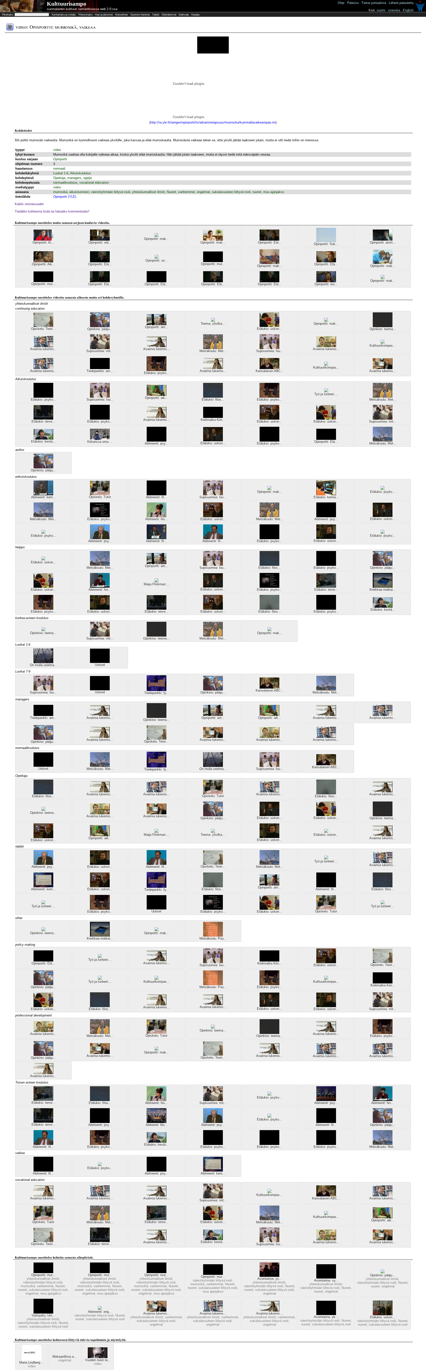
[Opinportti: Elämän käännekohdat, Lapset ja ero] (269, 239)
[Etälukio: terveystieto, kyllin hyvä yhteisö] (326, 586)
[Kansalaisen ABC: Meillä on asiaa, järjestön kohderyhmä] (269, 368)
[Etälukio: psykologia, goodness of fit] (213, 1144)
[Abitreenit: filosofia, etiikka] (156, 494)
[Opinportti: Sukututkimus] (326, 241)
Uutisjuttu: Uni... (43, 1315)
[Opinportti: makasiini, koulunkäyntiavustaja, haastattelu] (382, 263)
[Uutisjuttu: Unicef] (43, 1312)
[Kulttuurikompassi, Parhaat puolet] (383, 342)
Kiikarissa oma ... (99, 442)
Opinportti (60, 159)
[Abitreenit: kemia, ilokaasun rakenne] (43, 494)
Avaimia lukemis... (43, 349)
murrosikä (60, 192)
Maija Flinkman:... (156, 584)
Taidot (155, 14)
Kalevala (184, 14)
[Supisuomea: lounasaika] (269, 348)
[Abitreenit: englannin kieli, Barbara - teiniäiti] (100, 1309)
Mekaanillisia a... (65, 1356)
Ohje (341, 3)
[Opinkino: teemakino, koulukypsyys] (43, 630)
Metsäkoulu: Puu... (213, 938)
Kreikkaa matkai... (383, 589)
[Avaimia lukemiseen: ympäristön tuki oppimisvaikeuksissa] (43, 346)
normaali (59, 168)
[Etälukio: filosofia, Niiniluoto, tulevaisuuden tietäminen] (269, 608)
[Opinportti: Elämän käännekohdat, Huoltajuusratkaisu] (100, 261)
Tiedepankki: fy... (156, 693)
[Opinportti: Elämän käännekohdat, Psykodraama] (326, 261)
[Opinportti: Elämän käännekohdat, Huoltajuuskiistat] (100, 281)
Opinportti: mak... (156, 239)
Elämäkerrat (169, 14)
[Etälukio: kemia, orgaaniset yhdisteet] (326, 494)
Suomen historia (140, 14)
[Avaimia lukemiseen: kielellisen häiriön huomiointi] (382, 368)
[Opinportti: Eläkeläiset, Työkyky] (156, 281)
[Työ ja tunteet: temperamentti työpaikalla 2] (326, 391)
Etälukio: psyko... (156, 373)
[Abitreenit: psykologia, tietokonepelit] (156, 440)
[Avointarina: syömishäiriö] (326, 1277)
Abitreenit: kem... (43, 497)
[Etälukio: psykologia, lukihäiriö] (100, 516)
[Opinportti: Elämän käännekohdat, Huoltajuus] (269, 281)
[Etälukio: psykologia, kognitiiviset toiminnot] (43, 532)
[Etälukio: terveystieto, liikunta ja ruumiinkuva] (43, 418)
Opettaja (59, 178)
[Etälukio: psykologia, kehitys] (269, 440)
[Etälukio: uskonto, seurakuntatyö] (382, 1314)
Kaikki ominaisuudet (29, 204)
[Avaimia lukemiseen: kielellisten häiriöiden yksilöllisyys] (43, 368)
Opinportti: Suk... (326, 244)
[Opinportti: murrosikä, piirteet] (43, 281)
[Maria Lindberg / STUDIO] (31, 1359)
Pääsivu (353, 3)
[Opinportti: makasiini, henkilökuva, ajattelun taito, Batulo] (383, 278)
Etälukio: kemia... (326, 497)
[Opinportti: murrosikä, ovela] (213, 261)
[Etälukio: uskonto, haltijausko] (213, 440)
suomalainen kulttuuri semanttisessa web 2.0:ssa (82, 9)
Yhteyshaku (85, 14)
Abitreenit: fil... (156, 497)
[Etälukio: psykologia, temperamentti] (100, 418)
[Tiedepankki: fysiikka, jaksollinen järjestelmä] (156, 690)
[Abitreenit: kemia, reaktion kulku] (43, 886)
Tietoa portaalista (373, 3)
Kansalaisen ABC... (270, 371)
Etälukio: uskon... (269, 329)
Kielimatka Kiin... (213, 420)
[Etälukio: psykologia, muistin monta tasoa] (383, 489)
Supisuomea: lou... (269, 351)
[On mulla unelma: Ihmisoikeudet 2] (43, 662)
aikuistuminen (79, 192)
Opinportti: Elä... (269, 242)
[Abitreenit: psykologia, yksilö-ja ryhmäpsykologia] (100, 538)
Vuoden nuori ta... (97, 1360)
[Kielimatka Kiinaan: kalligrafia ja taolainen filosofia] (382, 982)
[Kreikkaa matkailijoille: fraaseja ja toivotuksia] (382, 586)
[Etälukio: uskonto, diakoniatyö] (269, 326)
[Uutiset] (100, 662)
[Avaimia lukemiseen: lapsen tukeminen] (156, 346)
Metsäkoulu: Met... (212, 351)
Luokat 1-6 (60, 173)
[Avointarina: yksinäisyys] (326, 1314)
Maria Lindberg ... (31, 1362)
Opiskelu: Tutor (100, 497)
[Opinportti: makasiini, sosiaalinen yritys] (326, 320)
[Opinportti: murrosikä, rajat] (213, 1274)
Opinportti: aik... (156, 398)
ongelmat (203, 192)
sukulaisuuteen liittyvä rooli (231, 192)
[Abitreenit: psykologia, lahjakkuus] (326, 1100)
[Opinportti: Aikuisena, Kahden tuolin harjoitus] (43, 261)
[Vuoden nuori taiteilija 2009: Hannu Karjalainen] (97, 1357)
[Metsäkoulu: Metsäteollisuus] (213, 348)
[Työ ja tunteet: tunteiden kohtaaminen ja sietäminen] (326, 858)
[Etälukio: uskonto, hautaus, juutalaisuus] (269, 418)
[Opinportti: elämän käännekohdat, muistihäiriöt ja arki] (100, 239)
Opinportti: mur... (213, 264)
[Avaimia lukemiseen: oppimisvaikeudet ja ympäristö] (326, 715)
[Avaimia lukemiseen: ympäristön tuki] (213, 368)
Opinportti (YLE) (64, 196)
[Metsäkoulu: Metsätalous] (382, 440)
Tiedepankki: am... (100, 371)
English (408, 10)
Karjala (195, 14)
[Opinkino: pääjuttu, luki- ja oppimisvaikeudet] (100, 326)
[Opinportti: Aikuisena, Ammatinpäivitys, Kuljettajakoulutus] (43, 239)
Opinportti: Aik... (43, 264)
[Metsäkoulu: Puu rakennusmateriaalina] (213, 935)
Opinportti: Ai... (43, 242)
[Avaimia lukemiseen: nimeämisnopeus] (326, 346)
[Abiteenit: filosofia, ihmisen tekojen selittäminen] (156, 1122)
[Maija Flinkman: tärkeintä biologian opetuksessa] (157, 581)
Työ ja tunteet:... (326, 394)
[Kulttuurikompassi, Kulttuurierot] (326, 364)
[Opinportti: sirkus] (157, 257)
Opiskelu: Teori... (43, 329)
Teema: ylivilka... (213, 323)
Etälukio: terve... (43, 421)
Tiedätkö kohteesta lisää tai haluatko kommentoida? (52, 211)
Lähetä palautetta (401, 3)
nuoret (256, 192)
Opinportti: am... (156, 327)
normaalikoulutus (65, 182)
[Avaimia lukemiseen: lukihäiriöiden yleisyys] (213, 1310)
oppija (87, 178)
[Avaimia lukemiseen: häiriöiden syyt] (156, 1310)
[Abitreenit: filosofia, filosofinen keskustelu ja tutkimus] (156, 538)
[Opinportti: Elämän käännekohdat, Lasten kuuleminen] (213, 281)
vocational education (94, 182)
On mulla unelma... (43, 665)
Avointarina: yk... (326, 1317)
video (57, 150)
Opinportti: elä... (100, 242)
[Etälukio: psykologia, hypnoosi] (156, 370)
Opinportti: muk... (212, 242)
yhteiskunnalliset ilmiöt (148, 192)
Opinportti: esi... (326, 284)
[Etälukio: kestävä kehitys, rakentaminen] (43, 438)
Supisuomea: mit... (99, 351)
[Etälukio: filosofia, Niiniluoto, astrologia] (213, 396)
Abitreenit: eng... (100, 1312)
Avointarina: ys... (269, 1279)
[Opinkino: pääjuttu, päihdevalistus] (383, 1272)
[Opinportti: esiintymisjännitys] (326, 281)
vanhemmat (186, 192)
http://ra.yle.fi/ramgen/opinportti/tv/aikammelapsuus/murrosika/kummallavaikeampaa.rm (213, 122)
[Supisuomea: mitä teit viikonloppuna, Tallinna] (100, 348)
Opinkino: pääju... (99, 329)
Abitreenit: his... (156, 519)
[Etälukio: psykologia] (269, 1116)
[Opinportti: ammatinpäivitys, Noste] (156, 324)
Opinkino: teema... (383, 329)
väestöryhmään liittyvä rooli (110, 192)
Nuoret (171, 192)
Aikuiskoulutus (80, 173)
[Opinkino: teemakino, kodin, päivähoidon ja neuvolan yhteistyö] (382, 326)
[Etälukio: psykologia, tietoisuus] (43, 396)
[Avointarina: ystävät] (269, 1276)
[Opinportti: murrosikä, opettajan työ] (43, 1272)
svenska (394, 10)
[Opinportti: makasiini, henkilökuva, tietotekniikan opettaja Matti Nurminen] (157, 236)
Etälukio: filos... (213, 399)
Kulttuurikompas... (383, 345)
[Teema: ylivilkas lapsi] (213, 320)
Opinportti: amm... (383, 242)
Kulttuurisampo (66, 4)
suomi (381, 10)
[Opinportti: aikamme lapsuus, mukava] (156, 395)
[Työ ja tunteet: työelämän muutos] (43, 903)
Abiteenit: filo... (156, 1125)
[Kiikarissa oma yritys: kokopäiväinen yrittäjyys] (100, 439)
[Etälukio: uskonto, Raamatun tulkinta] (326, 538)
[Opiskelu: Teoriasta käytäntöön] (43, 326)
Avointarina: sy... (326, 1280)
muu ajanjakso (273, 192)
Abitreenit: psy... (156, 443)
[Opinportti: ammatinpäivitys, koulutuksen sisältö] (382, 239)
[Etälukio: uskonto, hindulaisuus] (43, 559)
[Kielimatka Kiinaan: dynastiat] (213, 417)
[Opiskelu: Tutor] (100, 494)
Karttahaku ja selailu (64, 14)
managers (74, 178)
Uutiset (100, 665)
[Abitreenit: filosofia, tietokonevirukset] (213, 538)
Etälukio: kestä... (43, 441)
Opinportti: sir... (156, 260)
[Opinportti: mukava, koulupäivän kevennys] (213, 239)
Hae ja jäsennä (104, 14)
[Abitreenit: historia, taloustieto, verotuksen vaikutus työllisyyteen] (100, 586)
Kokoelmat (121, 14)
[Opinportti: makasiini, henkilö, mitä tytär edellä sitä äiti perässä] (269, 263)
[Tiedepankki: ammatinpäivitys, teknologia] (100, 368)
